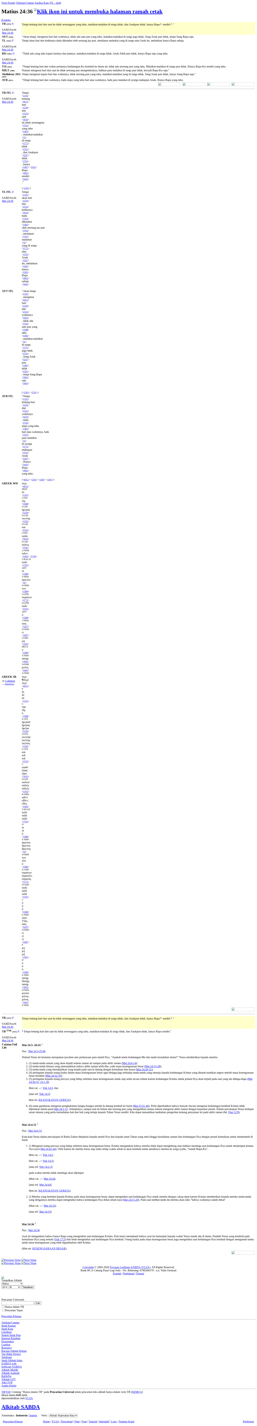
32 (24, 137)
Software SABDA (11, 1366)
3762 (25, 125)
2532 (25, 113)
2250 (25, 107)
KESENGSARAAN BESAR (49, 1248)
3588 (25, 329)
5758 (33, 556)
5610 (25, 119)
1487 (25, 167)
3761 (25, 149)
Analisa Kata (41, 2)
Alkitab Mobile (9, 1369)
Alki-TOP (7, 1382)
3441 (25, 179)
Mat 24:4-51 (35, 1130)
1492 (25, 131)
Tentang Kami (126, 1421)
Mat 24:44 (49, 1178)
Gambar (5, 1344)
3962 (25, 173)
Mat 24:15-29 (130, 1199)
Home (46, 1421)
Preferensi (248, 1421)
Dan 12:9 (233, 1112)
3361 (33, 167)
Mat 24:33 (49, 1205)
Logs (114, 1421)
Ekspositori (7, 1341)
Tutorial (93, 1421)
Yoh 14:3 (48, 1088)
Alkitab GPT (8, 1379)
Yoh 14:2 (48, 1154)
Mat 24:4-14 (129, 1063)
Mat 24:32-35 (53, 1075)
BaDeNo (6, 1376)
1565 (26, 188)
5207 (25, 155)
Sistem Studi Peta (11, 1335)
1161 (25, 95)
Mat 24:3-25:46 (36, 1051)
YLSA (29, 1398)
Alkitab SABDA (20, 1407)
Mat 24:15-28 (152, 1066)
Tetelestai (6, 1357)
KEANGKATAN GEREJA (54, 1099)
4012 (25, 101)
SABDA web (8, 1363)
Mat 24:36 (7, 32)
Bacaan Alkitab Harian (14, 1350)
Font (84, 1421)
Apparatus (9, 684)
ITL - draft (55, 2)
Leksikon (6, 1332)
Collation (10, 680)
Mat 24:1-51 (61, 1109)
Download (67, 1421)
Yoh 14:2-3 (45, 1166)
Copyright (88, 1267)
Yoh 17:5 (60, 1239)
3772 (25, 143)
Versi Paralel (8, 2)
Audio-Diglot (8, 1385)
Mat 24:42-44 (47, 1148)
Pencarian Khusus (11, 1316)
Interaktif (104, 1421)
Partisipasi (128, 1273)
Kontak (117, 1273)
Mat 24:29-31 (144, 1069)
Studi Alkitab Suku (11, 1360)
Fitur (77, 1421)
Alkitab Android (10, 1373)
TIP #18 (5, 1391)
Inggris (33, 1415)
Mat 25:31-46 (141, 1105)
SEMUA (137, 1391)
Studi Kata (7, 1328)
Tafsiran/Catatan (25, 2)
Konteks (6, 20)
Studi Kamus (8, 1325)
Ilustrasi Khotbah (10, 1338)
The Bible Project (11, 1354)
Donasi (140, 1273)
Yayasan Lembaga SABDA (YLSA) (130, 1267)
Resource (6, 1347)
